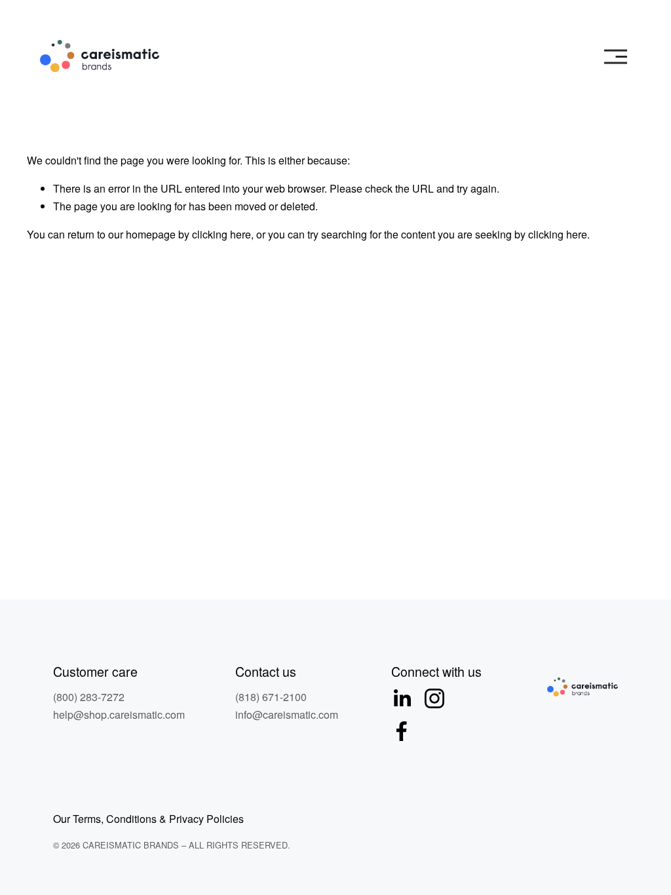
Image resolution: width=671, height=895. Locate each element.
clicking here (221, 234)
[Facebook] (401, 731)
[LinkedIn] (401, 698)
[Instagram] (434, 698)
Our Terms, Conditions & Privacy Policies (148, 818)
